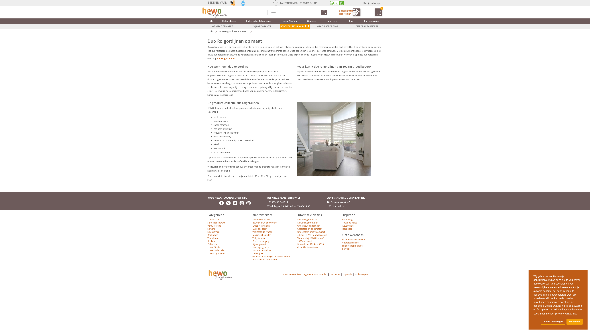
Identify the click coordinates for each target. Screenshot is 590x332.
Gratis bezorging (260, 241)
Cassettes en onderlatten (309, 228)
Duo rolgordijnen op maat (233, 31)
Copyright (347, 274)
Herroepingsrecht (261, 247)
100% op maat (304, 241)
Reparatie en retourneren (264, 259)
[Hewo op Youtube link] (242, 204)
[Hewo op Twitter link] (235, 204)
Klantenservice (371, 21)
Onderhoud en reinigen (308, 225)
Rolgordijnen (229, 21)
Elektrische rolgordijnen (259, 21)
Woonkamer (213, 238)
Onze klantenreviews (307, 247)
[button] (536, 321)
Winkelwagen (361, 274)
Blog (350, 21)
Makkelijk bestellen (261, 234)
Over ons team (259, 228)
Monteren (333, 21)
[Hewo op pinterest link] (228, 204)
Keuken (211, 241)
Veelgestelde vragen (262, 231)
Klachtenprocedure (261, 250)
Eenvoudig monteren (307, 222)
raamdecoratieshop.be (353, 239)
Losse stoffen (290, 21)
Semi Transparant (216, 222)
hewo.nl (346, 248)
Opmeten (312, 21)
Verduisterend (214, 225)
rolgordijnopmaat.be (352, 245)
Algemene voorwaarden (315, 274)
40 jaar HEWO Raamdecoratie (312, 234)
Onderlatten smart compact (311, 231)
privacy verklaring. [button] (566, 313)
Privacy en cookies (292, 274)
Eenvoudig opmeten (307, 219)
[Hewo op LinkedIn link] (249, 204)
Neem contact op (261, 219)
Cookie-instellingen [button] (553, 321)
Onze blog (347, 219)
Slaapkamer (213, 231)
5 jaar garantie (259, 244)
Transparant (213, 219)
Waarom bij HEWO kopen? (310, 238)
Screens (211, 228)
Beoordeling (288, 26)
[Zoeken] (324, 12)
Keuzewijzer (348, 225)
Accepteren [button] (574, 321)
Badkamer (212, 234)
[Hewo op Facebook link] (221, 204)
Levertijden (258, 253)
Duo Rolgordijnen (216, 253)
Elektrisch (212, 244)
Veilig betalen (259, 238)
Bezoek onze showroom (264, 222)
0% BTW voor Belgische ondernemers (271, 256)
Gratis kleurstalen (261, 225)
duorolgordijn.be (226, 58)
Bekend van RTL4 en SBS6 (310, 244)
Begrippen (347, 228)
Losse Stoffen (214, 247)
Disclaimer (335, 274)
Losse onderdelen (216, 250)
